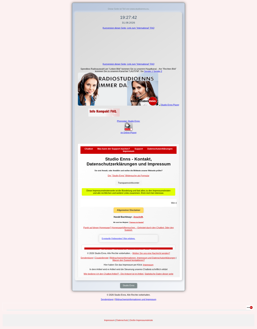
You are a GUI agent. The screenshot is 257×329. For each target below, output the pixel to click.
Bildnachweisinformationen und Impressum (135, 299)
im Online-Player (129, 132)
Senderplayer (107, 299)
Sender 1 (148, 71)
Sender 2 (157, 71)
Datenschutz (122, 320)
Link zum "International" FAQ (140, 28)
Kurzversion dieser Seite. (114, 28)
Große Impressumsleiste (141, 320)
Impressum (109, 320)
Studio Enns (128, 285)
